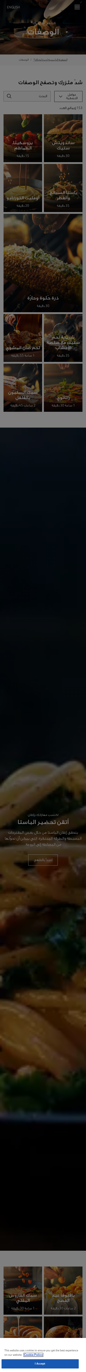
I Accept (40, 1363)
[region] (43, 1355)
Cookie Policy (33, 1354)
